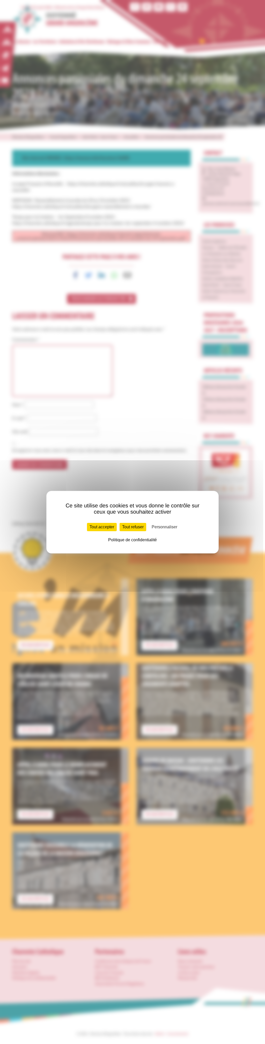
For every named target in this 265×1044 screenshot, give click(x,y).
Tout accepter (102, 527)
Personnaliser (164, 527)
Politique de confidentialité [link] (132, 540)
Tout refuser (133, 527)
